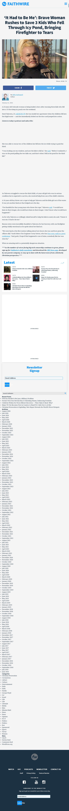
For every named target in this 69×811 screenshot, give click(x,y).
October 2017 (6, 639)
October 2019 (6, 588)
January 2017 (6, 659)
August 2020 (6, 566)
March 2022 (6, 525)
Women (4, 734)
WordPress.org (7, 744)
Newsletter (41, 769)
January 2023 (6, 504)
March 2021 (6, 551)
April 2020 (5, 575)
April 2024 (5, 471)
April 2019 (5, 601)
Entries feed (6, 740)
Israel (4, 697)
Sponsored (5, 727)
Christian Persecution (9, 676)
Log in (4, 738)
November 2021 (7, 534)
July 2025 (5, 439)
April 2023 (5, 497)
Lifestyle (5, 704)
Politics (4, 721)
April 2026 (5, 420)
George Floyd (6, 693)
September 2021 (7, 538)
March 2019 (6, 603)
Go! (3, 695)
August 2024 (6, 463)
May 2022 (5, 521)
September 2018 (7, 616)
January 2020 (6, 581)
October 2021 (6, 536)
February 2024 (7, 476)
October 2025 (6, 433)
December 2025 (7, 428)
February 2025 (7, 450)
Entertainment (7, 684)
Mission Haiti (6, 710)
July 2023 (5, 491)
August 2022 (6, 514)
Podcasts (28, 769)
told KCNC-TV (20, 114)
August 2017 (6, 644)
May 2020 (5, 573)
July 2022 (5, 517)
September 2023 (7, 486)
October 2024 (6, 458)
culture (4, 680)
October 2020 (6, 562)
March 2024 (6, 473)
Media (4, 706)
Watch (11, 769)
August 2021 (6, 540)
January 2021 (6, 555)
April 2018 (5, 626)
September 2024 (7, 461)
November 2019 (7, 585)
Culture (4, 682)
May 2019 (5, 598)
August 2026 (6, 411)
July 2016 (5, 669)
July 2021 (5, 542)
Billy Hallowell (18, 95)
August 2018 (6, 618)
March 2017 (6, 654)
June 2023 (5, 493)
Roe (3, 725)
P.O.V (4, 719)
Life (3, 699)
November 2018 (7, 611)
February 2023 (7, 501)
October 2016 (6, 665)
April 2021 (5, 549)
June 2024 (5, 467)
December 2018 (7, 609)
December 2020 (7, 557)
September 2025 (7, 435)
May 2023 (5, 495)
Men (3, 708)
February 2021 (7, 553)
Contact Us (56, 769)
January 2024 (6, 478)
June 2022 (5, 519)
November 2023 (7, 482)
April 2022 (5, 523)
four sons (51, 233)
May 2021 (5, 547)
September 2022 (7, 512)
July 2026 (5, 413)
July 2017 (5, 646)
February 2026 (7, 424)
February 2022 (7, 527)
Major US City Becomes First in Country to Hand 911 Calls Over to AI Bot (26, 405)
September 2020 (7, 564)
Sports (4, 729)
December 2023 (7, 480)
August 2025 (6, 437)
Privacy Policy (31, 773)
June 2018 (5, 622)
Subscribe (7, 385)
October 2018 (6, 613)
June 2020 (5, 570)
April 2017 (5, 652)
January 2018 (6, 633)
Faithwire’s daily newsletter (21, 250)
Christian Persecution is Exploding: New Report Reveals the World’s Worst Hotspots (30, 407)
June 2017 (5, 648)
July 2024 (5, 465)
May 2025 (5, 443)
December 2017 (7, 635)
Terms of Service (44, 773)
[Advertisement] (34, 316)
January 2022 (6, 529)
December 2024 (7, 454)
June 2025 (5, 441)
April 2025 (5, 445)
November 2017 (7, 637)
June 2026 (5, 415)
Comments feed (7, 742)
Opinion (5, 716)
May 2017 (5, 650)
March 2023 (6, 499)
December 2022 (7, 506)
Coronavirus (6, 678)
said (49, 151)
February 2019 (7, 605)
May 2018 (5, 624)
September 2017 (7, 641)
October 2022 (6, 510)
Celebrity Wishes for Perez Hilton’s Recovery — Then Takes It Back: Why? (27, 403)
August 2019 (6, 592)
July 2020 (5, 568)
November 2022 (7, 508)
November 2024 (7, 456)
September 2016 (7, 667)
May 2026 (5, 417)
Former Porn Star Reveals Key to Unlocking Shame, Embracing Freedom (26, 401)
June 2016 (5, 672)
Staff (21, 773)
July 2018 (5, 620)
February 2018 (7, 631)
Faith (3, 686)
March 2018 (6, 629)
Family (4, 691)
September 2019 (7, 590)
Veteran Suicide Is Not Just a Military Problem (18, 398)
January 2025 (6, 452)
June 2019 (5, 596)
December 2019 (7, 583)
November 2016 (7, 663)
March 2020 (6, 577)
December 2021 (7, 532)
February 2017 (7, 657)
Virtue (4, 732)
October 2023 (6, 484)
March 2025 (6, 448)
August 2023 (6, 489)
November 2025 (7, 430)
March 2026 (6, 422)
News (4, 712)
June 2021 (5, 545)
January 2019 (6, 607)
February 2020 (7, 579)
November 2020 (7, 560)
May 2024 (5, 469)
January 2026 (6, 426)
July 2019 (5, 594)
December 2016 (7, 661)
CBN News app (52, 250)
